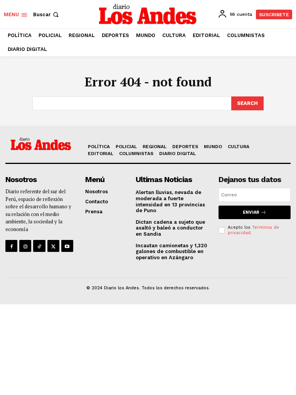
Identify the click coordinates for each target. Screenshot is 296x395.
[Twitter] (53, 246)
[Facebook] (11, 246)
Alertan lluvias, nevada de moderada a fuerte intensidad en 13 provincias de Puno (170, 201)
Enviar (251, 212)
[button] (46, 14)
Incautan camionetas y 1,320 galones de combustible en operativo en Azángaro (171, 251)
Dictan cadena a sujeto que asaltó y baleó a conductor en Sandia (170, 228)
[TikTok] (39, 246)
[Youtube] (67, 246)
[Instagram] (25, 246)
